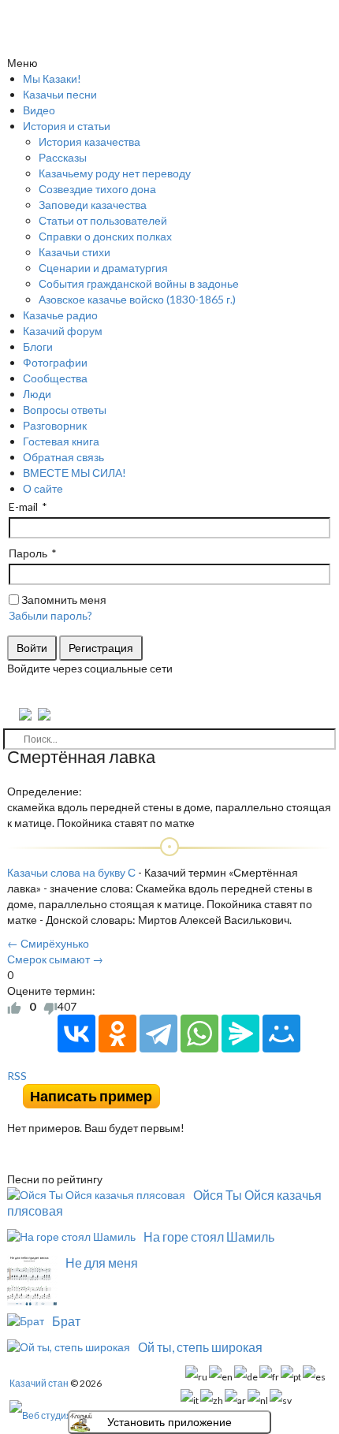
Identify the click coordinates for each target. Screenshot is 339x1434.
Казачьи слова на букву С (71, 872)
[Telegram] (158, 1033)
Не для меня (101, 1262)
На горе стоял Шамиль (208, 1236)
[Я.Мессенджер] (240, 1033)
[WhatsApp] (199, 1033)
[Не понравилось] (50, 1007)
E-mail (23, 506)
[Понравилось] (14, 1007)
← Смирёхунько (48, 943)
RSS (17, 1075)
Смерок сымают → (55, 959)
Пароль (28, 553)
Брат (66, 1320)
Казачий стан (39, 1383)
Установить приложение (169, 1422)
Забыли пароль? (50, 615)
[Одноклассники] (117, 1033)
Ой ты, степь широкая (200, 1346)
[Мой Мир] (281, 1033)
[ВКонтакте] (76, 1033)
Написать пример (91, 1096)
